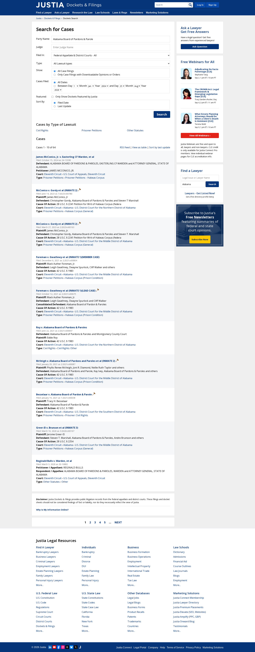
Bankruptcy (88, 552)
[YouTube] (54, 647)
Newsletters (136, 12)
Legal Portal (140, 647)
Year (97, 85)
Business (133, 547)
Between (62, 85)
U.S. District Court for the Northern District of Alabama (105, 207)
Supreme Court (44, 612)
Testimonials (180, 626)
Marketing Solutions (157, 12)
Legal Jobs (133, 597)
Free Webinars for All (197, 62)
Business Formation (139, 552)
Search (162, 114)
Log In (200, 5)
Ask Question (199, 46)
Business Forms (136, 607)
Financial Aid (180, 561)
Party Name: (43, 38)
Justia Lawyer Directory (186, 602)
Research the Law (82, 12)
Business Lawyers (46, 556)
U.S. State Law (91, 593)
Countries (133, 626)
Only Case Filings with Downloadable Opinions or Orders (89, 74)
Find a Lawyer (44, 12)
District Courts (44, 621)
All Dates (62, 82)
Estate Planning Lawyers (49, 571)
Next (118, 522)
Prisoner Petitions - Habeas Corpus (84, 177)
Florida (85, 616)
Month (83, 85)
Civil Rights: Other (67, 348)
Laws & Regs (119, 12)
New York (87, 621)
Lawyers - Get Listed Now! (200, 193)
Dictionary (179, 552)
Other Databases (139, 593)
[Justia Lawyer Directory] (80, 647)
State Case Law (90, 607)
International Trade (138, 571)
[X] (75, 647)
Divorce (86, 561)
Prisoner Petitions (92, 130)
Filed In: (40, 55)
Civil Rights (42, 130)
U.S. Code (41, 602)
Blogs (176, 575)
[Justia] (50, 5)
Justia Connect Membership (188, 597)
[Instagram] (63, 647)
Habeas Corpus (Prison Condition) (84, 278)
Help (162, 647)
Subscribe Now (200, 239)
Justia (43, 647)
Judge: (39, 47)
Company (153, 647)
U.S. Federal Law (46, 593)
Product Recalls (136, 612)
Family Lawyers (44, 575)
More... (39, 585)
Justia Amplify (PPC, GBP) (187, 616)
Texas (85, 626)
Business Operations (139, 556)
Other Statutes (135, 130)
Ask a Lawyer (62, 12)
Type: (39, 63)
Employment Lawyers (48, 566)
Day (70, 85)
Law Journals (180, 571)
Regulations (42, 607)
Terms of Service (175, 647)
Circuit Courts (43, 616)
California (87, 612)
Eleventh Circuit (52, 174)
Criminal (86, 556)
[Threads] (67, 647)
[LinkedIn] (50, 647)
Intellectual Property (139, 566)
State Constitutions (92, 597)
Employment (134, 561)
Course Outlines (182, 566)
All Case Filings (66, 71)
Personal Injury (90, 580)
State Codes (88, 602)
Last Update (64, 106)
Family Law (88, 575)
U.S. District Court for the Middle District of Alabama (103, 241)
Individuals (89, 547)
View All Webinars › (199, 135)
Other (65, 481)
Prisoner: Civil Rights (76, 415)
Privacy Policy (193, 647)
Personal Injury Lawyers (49, 580)
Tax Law (132, 580)
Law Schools (102, 12)
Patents (132, 616)
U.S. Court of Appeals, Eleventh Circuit (84, 174)
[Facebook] (58, 647)
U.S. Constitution (45, 597)
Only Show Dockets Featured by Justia (76, 96)
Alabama (68, 207)
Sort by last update (159, 147)
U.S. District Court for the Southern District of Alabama (105, 411)
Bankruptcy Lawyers (47, 552)
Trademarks (134, 621)
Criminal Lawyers (45, 561)
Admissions (179, 556)
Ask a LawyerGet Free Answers (195, 30)
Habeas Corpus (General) (79, 211)
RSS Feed (125, 147)
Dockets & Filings (45, 626)
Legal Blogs (134, 602)
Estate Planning (90, 571)
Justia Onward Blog (183, 621)
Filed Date (63, 102)
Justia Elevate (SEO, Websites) (189, 612)
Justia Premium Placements (188, 607)
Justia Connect (124, 647)
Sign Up (212, 5)
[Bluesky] (71, 647)
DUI (84, 566)
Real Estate (134, 575)
